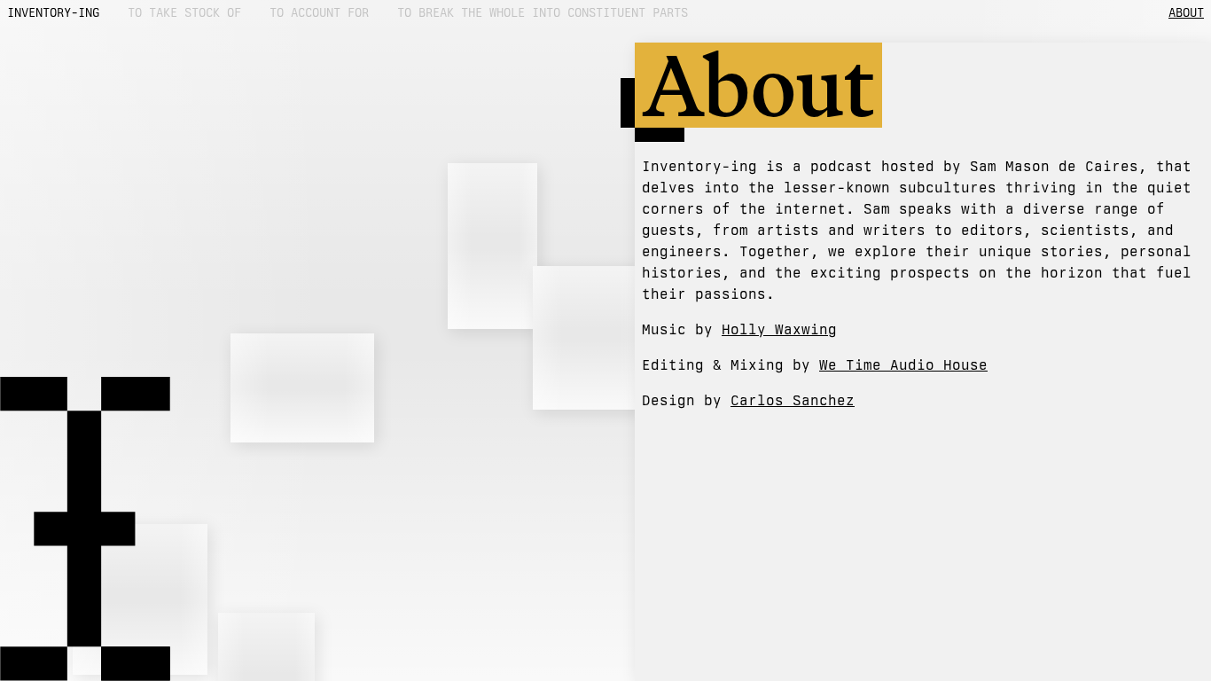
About (1186, 12)
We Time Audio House (903, 364)
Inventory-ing (53, 12)
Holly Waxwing (779, 329)
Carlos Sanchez (793, 400)
